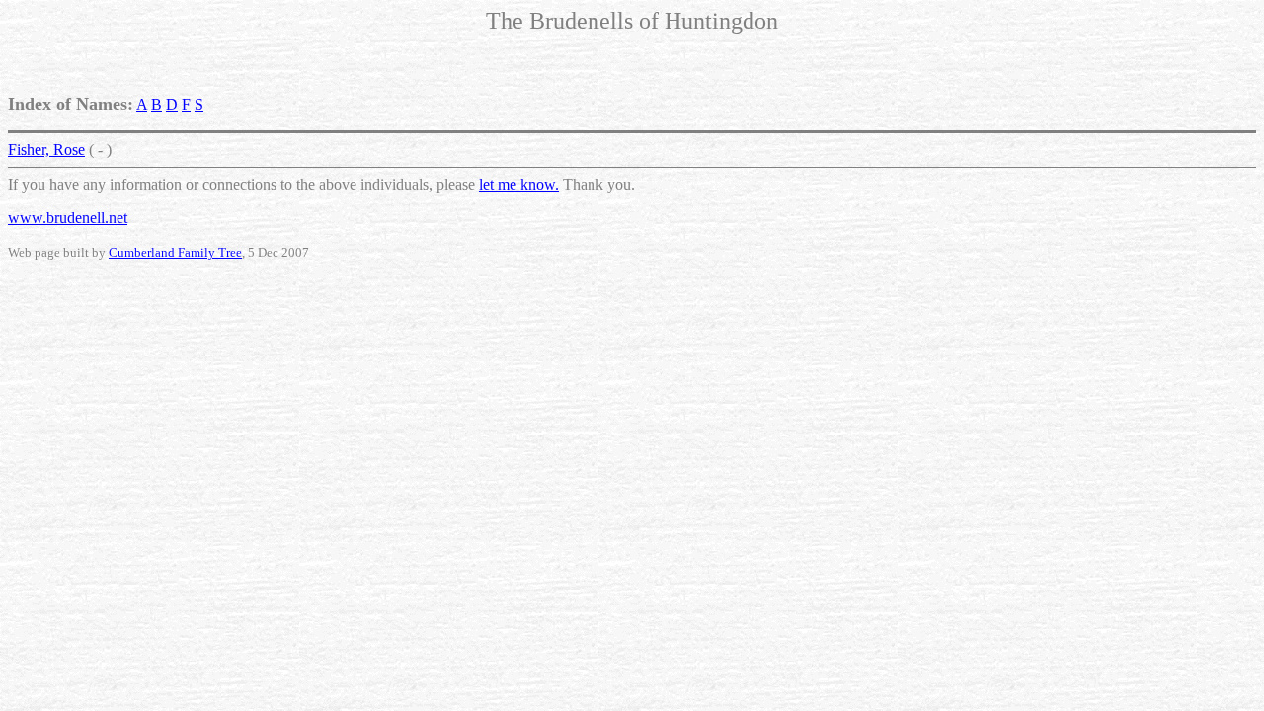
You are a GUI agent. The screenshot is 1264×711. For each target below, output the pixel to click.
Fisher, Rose (46, 149)
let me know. (519, 184)
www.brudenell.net (67, 217)
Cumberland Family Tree (175, 252)
